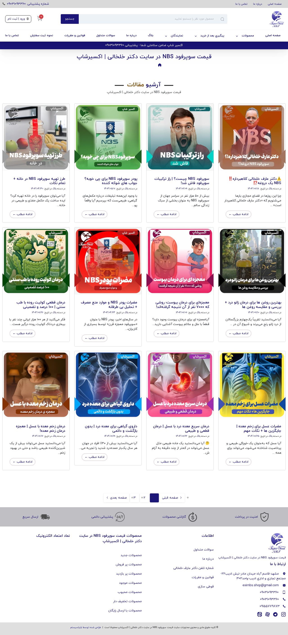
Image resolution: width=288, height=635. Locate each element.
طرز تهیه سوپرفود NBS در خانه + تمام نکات (39, 181)
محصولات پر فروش (129, 564)
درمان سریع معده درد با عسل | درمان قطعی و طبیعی (181, 428)
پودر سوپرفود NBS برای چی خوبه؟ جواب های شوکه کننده (110, 181)
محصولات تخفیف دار (127, 601)
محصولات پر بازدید (129, 574)
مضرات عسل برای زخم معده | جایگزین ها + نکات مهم (258, 428)
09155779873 (270, 606)
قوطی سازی (206, 586)
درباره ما (257, 4)
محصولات (248, 36)
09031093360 (269, 592)
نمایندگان (177, 36)
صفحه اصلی (274, 4)
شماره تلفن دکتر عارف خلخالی (193, 568)
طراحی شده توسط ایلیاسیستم (85, 627)
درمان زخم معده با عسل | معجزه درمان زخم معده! (40, 428)
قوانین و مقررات (74, 35)
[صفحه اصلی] (255, 19)
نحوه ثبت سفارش (41, 35)
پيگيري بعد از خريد (212, 36)
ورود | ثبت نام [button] (17, 19)
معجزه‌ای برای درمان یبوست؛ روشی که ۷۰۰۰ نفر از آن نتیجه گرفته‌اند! (182, 305)
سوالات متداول (105, 35)
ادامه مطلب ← (238, 214)
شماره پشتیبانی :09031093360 (28, 4)
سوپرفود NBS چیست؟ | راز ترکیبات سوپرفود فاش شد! (181, 181)
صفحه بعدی (118, 497)
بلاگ (150, 35)
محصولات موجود (130, 583)
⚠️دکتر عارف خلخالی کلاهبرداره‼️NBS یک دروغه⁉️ (254, 181)
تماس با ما (241, 4)
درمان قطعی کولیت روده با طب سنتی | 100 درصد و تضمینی (40, 305)
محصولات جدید (131, 555)
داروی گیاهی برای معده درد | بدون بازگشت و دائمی (111, 428)
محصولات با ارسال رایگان (125, 610)
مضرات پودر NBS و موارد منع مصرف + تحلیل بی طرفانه (109, 305)
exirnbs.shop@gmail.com (261, 585)
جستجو (69, 19)
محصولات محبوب (130, 592)
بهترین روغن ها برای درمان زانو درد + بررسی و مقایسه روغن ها (253, 305)
